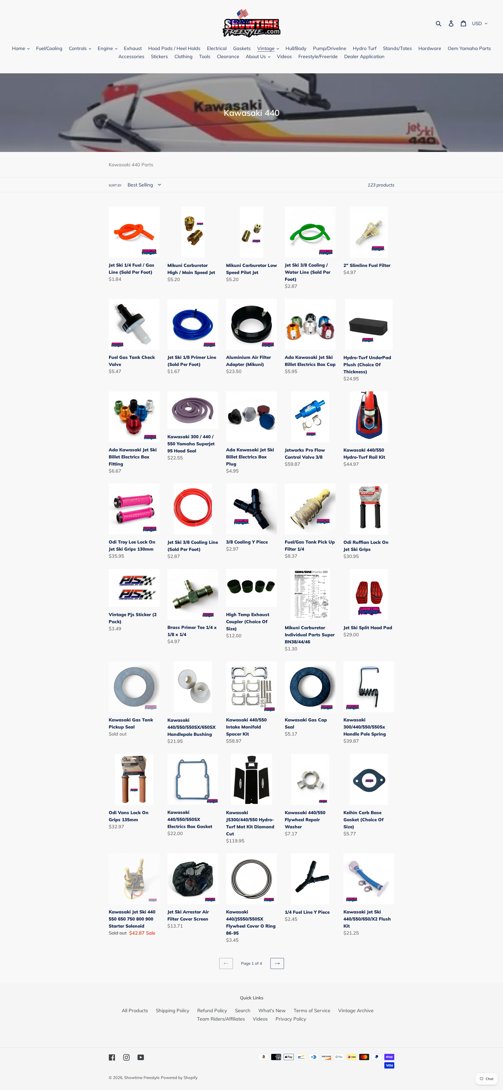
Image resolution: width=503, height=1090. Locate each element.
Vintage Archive (356, 1010)
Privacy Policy (291, 1019)
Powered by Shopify (179, 1077)
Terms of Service (312, 1010)
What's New (272, 1010)
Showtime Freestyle (142, 1077)
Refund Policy (212, 1010)
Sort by (115, 185)
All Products (135, 1010)
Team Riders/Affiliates (221, 1019)
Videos (260, 1019)
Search (242, 1010)
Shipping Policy (172, 1010)
